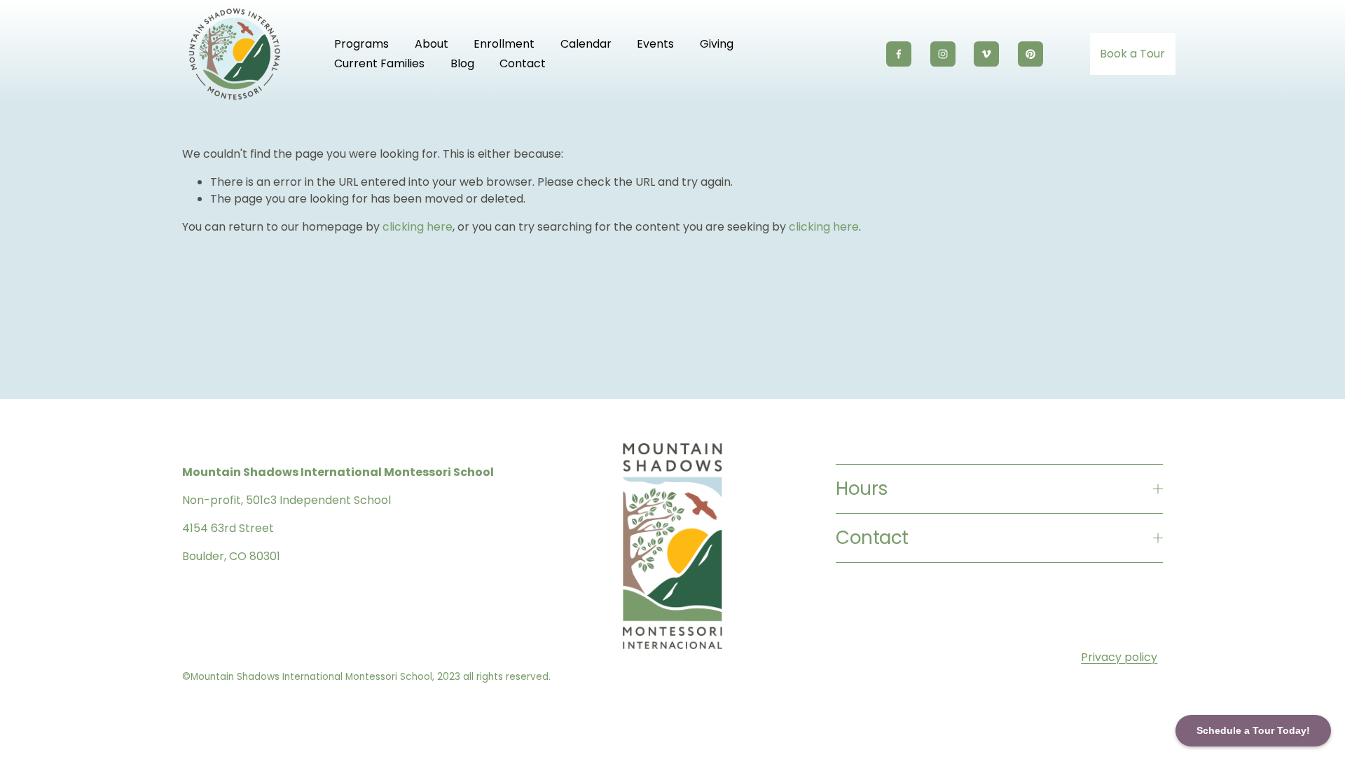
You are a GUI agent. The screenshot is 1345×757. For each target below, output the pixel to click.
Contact (522, 63)
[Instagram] (943, 54)
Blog (462, 63)
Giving (716, 44)
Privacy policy (1119, 657)
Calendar (586, 44)
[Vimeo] (986, 54)
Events (655, 44)
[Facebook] (898, 54)
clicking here (417, 227)
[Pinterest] (1030, 54)
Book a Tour (1132, 54)
